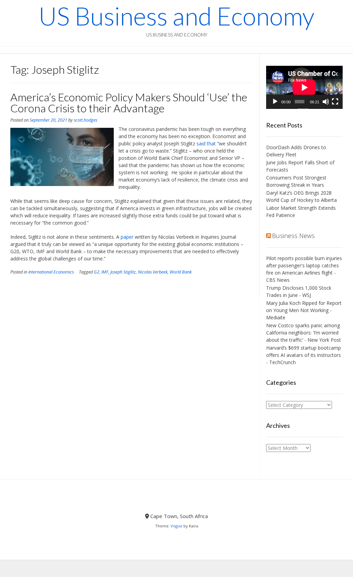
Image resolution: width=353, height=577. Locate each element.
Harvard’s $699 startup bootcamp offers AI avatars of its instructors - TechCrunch (303, 354)
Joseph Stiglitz (123, 272)
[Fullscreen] (335, 101)
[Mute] (325, 101)
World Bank (181, 272)
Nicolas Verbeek (153, 272)
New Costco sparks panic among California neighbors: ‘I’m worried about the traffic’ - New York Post (303, 332)
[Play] (275, 101)
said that (206, 143)
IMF (104, 272)
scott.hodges (85, 120)
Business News (293, 235)
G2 (96, 272)
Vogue (176, 525)
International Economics (51, 272)
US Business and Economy (176, 15)
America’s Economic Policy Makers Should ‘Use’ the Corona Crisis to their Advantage (128, 102)
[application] (304, 87)
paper (127, 237)
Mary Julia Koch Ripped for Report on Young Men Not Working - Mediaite (304, 310)
